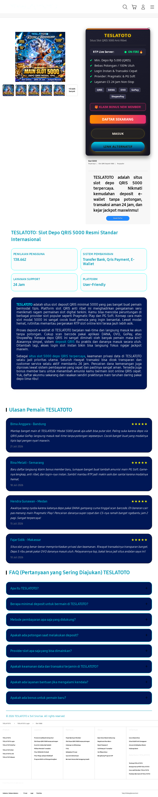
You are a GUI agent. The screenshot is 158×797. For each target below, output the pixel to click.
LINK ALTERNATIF (117, 146)
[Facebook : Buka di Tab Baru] (141, 793)
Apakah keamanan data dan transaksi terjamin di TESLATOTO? (79, 666)
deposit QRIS (65, 342)
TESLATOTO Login (9, 741)
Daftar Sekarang (118, 119)
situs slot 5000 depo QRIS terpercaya (57, 356)
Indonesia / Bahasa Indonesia (10, 793)
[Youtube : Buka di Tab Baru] (154, 793)
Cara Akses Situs (134, 738)
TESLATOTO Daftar (9, 745)
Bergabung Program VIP (105, 756)
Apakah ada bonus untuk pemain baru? (79, 698)
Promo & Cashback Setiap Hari (44, 738)
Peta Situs (39, 793)
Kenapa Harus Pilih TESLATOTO (139, 767)
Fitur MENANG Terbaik (41, 752)
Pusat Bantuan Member (73, 738)
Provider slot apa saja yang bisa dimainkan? (79, 651)
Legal (31, 793)
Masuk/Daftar (118, 218)
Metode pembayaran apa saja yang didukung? (79, 619)
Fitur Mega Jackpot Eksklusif (43, 756)
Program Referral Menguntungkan (45, 759)
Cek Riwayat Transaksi (105, 748)
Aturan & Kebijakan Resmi (137, 745)
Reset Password (103, 745)
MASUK (118, 133)
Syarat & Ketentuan (72, 756)
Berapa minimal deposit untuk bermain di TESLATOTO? (79, 604)
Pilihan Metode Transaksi (42, 748)
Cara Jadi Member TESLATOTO (139, 770)
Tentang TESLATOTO (136, 763)
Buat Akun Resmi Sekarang (106, 738)
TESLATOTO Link (8, 754)
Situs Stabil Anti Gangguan (137, 741)
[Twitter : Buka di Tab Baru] (145, 793)
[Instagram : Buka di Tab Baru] (150, 793)
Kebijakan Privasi (71, 752)
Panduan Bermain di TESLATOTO (139, 774)
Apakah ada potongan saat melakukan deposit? (79, 635)
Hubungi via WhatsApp (73, 745)
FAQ (67, 748)
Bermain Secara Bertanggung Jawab (77, 759)
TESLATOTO (24, 304)
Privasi (25, 793)
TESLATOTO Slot (8, 750)
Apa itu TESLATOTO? (79, 588)
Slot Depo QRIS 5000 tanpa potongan (46, 741)
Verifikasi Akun (102, 752)
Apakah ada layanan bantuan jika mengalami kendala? (79, 682)
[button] (134, 7)
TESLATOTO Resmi (9, 757)
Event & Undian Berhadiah (42, 745)
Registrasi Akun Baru (104, 741)
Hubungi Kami (133, 748)
